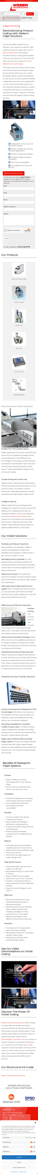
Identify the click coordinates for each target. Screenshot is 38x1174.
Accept (19, 1157)
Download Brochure (14, 173)
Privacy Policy (22, 1171)
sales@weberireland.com (25, 1)
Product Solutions (12, 18)
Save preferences (19, 1167)
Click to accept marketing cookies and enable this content (19, 110)
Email (5, 193)
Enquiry (6, 213)
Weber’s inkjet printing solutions (13, 1023)
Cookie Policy (14, 1171)
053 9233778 (11, 1)
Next (34, 1098)
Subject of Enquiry (10, 206)
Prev (3, 1098)
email (30, 1045)
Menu (30, 14)
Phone (6, 199)
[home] (3, 18)
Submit (7, 238)
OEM (13, 162)
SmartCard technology (18, 516)
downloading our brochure (11, 1039)
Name (5, 186)
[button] (35, 1122)
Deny (19, 1162)
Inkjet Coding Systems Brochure (13, 1075)
